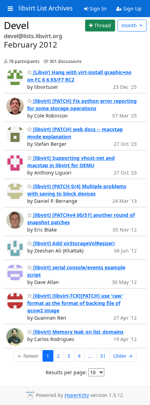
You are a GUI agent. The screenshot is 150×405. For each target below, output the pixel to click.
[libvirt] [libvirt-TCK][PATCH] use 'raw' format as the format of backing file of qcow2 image (75, 303)
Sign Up (132, 8)
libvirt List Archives (45, 8)
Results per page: (66, 372)
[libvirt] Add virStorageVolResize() (73, 243)
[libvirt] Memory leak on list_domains (77, 331)
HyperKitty (77, 395)
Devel (16, 25)
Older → (123, 356)
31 (103, 356)
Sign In (97, 8)
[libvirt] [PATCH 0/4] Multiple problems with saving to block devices (76, 190)
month (129, 25)
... (90, 356)
